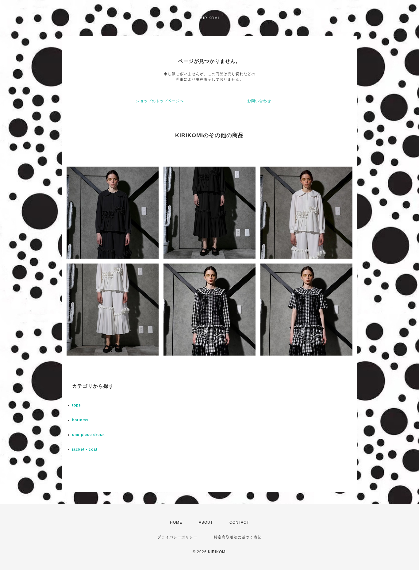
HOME (176, 522)
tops (76, 405)
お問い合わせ (259, 101)
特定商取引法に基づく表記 (238, 537)
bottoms (80, 420)
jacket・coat (85, 449)
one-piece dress (88, 435)
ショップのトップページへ (160, 101)
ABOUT (206, 522)
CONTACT (239, 522)
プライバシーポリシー (177, 537)
